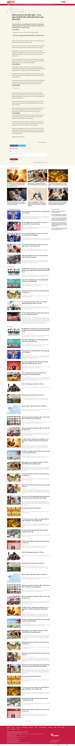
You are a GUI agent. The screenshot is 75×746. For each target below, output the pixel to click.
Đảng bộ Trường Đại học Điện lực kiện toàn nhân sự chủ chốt (35, 541)
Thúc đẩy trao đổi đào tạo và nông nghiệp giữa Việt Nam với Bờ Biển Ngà (35, 280)
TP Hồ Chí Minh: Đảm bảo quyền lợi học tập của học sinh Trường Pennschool (35, 313)
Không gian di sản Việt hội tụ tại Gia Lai (33, 395)
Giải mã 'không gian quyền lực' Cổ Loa (33, 384)
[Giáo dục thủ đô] (11, 1)
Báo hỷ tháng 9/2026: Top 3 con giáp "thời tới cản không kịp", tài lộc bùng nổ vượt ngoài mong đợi (16, 203)
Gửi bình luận (13, 159)
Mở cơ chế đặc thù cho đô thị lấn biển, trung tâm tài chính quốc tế (59, 229)
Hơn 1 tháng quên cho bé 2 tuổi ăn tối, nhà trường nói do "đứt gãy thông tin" (34, 373)
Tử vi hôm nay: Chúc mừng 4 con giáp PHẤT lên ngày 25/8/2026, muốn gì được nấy (57, 185)
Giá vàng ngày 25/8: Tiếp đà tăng (31, 508)
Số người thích (44, 162)
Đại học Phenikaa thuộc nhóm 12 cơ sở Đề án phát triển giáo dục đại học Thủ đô (34, 302)
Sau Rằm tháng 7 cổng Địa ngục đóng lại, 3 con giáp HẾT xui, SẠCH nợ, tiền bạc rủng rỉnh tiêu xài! (16, 185)
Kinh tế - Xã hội (28, 509)
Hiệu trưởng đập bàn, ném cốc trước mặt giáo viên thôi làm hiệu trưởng (35, 256)
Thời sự (15, 4)
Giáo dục (11, 4)
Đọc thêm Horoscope (14, 168)
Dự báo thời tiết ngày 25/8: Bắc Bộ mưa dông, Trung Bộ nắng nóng (35, 530)
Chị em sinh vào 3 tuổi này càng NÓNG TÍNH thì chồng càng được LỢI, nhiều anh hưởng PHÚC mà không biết (57, 203)
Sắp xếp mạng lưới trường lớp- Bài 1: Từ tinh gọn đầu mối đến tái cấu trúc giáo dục (35, 417)
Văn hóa (35, 4)
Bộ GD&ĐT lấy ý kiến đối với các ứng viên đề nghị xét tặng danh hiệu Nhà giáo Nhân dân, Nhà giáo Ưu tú (36, 270)
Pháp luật (28, 316)
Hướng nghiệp (25, 4)
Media (53, 4)
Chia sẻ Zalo (23, 145)
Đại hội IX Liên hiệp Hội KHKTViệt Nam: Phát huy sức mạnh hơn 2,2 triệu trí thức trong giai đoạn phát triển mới (60, 219)
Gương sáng (28, 214)
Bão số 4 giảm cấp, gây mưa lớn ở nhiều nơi (34, 406)
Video (8, 729)
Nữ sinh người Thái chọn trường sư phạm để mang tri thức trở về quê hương (34, 223)
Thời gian (39, 162)
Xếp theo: (35, 162)
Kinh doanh (30, 4)
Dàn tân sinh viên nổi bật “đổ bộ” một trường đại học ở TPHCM (35, 212)
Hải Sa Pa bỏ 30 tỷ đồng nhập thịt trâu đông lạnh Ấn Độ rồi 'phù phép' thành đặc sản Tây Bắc (36, 497)
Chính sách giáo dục (29, 273)
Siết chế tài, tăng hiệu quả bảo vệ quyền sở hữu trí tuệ (58, 212)
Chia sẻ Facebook (14, 145)
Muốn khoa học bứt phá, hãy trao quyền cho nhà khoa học (35, 485)
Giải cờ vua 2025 (61, 727)
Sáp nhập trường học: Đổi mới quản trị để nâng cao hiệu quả (35, 291)
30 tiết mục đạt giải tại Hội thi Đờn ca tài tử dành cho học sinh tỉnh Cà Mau (36, 451)
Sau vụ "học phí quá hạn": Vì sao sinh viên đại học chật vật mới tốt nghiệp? (35, 234)
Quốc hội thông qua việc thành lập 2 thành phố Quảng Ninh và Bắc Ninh (59, 215)
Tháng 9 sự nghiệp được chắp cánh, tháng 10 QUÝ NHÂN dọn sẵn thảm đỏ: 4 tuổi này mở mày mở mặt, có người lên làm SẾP (37, 203)
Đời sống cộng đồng (42, 4)
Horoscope (22, 9)
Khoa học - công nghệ (30, 488)
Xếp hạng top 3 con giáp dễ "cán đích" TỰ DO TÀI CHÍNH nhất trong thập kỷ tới (37, 184)
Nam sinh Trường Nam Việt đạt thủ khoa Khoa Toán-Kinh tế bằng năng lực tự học (35, 362)
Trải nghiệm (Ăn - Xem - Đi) (30, 396)
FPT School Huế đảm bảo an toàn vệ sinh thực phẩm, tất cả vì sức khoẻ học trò (35, 245)
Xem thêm (28, 721)
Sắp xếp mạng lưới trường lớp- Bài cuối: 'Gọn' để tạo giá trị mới (36, 428)
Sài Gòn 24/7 (13, 729)
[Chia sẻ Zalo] (7, 12)
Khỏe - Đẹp (19, 4)
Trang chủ (11, 9)
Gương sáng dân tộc (29, 225)
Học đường (49, 4)
